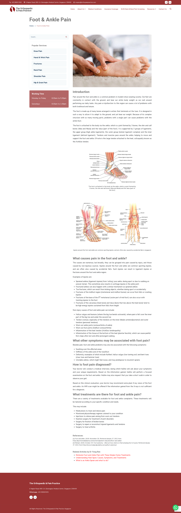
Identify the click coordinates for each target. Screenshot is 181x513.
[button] (175, 507)
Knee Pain (38, 51)
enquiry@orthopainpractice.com (85, 2)
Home (73, 9)
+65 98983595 (43, 492)
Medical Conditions (95, 9)
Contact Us (163, 9)
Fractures (38, 64)
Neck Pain (38, 70)
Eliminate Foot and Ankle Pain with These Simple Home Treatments (103, 455)
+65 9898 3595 (17, 2)
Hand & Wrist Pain (41, 57)
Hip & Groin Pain (40, 82)
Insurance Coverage (111, 9)
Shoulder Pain (39, 76)
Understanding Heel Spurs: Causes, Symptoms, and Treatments (101, 458)
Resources (151, 9)
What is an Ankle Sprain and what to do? (92, 460)
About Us (80, 9)
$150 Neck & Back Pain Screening (133, 9)
